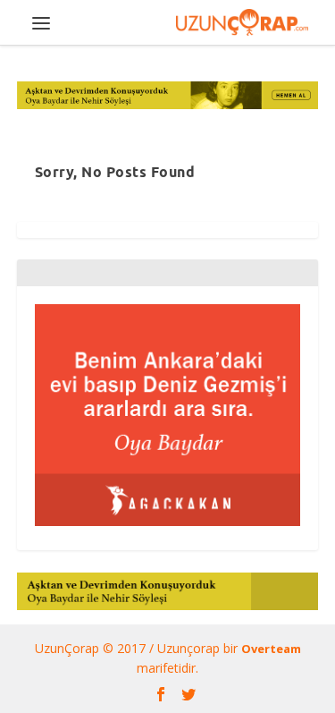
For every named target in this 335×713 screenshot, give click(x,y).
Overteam (271, 649)
